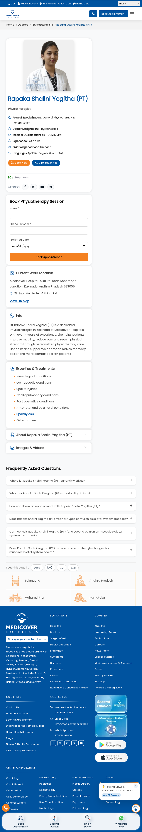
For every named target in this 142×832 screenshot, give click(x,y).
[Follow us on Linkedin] (67, 743)
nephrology (46, 808)
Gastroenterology (17, 796)
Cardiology (13, 778)
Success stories (104, 657)
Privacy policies (104, 675)
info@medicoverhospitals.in (72, 724)
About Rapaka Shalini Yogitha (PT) (44, 435)
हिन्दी (50, 567)
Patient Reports (29, 3)
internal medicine (82, 777)
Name (15, 208)
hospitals (55, 626)
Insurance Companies (63, 681)
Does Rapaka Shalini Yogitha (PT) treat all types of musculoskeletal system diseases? (68, 519)
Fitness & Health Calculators (22, 744)
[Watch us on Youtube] (81, 743)
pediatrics (45, 784)
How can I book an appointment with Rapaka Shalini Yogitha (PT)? (54, 506)
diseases (55, 663)
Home (10, 25)
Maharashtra (34, 597)
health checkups (60, 644)
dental (110, 777)
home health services (19, 732)
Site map (100, 681)
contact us (12, 707)
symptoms (56, 657)
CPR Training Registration (21, 750)
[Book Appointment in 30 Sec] (136, 808)
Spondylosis (25, 414)
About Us (100, 626)
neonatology (47, 790)
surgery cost (58, 638)
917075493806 (63, 735)
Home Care (82, 3)
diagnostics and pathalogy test (25, 726)
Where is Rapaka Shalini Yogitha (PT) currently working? (47, 481)
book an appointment (19, 719)
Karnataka (97, 597)
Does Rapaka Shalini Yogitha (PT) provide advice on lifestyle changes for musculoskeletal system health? (59, 550)
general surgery (16, 803)
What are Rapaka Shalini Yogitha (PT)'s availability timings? (49, 493)
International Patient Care (56, 3)
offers (54, 675)
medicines (56, 650)
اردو (62, 567)
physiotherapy (81, 796)
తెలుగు (36, 567)
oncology (12, 809)
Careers (100, 644)
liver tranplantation (51, 802)
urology (77, 790)
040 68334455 (48, 163)
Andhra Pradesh (101, 580)
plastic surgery (81, 784)
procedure (56, 669)
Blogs (9, 738)
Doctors (23, 25)
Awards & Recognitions (109, 687)
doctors (55, 632)
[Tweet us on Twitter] (60, 743)
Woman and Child (17, 713)
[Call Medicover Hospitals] (6, 808)
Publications (102, 638)
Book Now (21, 163)
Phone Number (20, 224)
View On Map (19, 301)
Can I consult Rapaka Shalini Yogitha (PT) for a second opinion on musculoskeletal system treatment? (65, 533)
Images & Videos (30, 447)
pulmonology (80, 808)
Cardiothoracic (15, 784)
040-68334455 (64, 712)
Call (12, 3)
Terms (98, 669)
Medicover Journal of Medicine (113, 663)
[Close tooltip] (136, 786)
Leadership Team (105, 632)
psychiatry (78, 802)
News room (102, 650)
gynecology (113, 802)
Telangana (32, 580)
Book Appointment (114, 14)
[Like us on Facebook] (53, 743)
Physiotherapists (42, 25)
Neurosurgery (47, 777)
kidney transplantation (53, 796)
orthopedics (13, 790)
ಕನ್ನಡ (73, 567)
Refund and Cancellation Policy (69, 687)
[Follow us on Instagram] (74, 743)
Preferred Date (19, 240)
